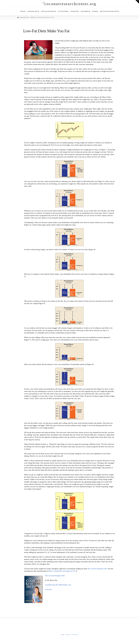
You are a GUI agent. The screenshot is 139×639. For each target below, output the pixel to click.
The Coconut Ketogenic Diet (55, 576)
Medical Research (72, 634)
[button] (137, 2)
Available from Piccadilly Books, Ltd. (58, 585)
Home (62, 634)
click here (48, 589)
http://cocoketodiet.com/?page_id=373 (62, 571)
